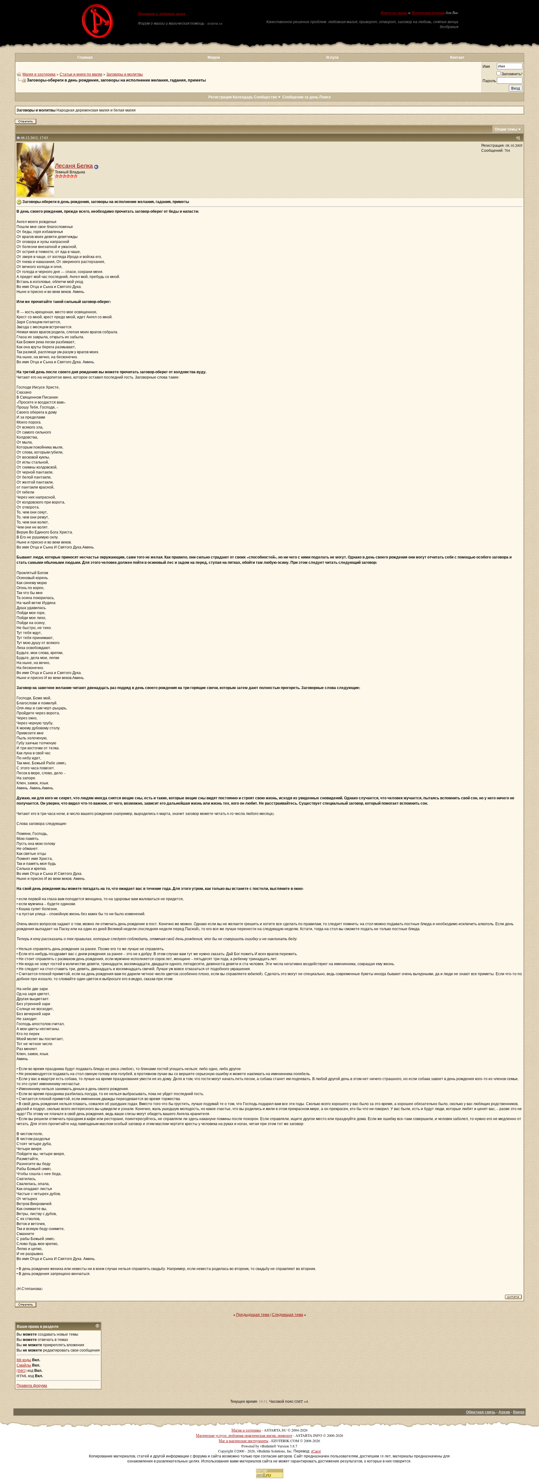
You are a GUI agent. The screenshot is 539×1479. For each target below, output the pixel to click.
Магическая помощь (428, 13)
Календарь (243, 97)
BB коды (24, 1359)
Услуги (332, 57)
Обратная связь (480, 1412)
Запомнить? (512, 73)
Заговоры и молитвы (124, 74)
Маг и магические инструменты (243, 1440)
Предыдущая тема (253, 1314)
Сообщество (265, 97)
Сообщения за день (300, 97)
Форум (213, 57)
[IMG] (22, 1370)
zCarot (316, 1450)
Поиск (325, 97)
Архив (504, 1412)
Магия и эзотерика (39, 74)
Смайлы (24, 1364)
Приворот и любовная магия (161, 14)
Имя (486, 66)
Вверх (519, 1412)
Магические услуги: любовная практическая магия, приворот (244, 1435)
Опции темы (506, 129)
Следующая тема (287, 1314)
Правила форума (32, 1385)
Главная (85, 57)
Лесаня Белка (74, 165)
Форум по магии (394, 13)
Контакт (457, 57)
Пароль (489, 80)
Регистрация (220, 97)
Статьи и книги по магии (81, 74)
